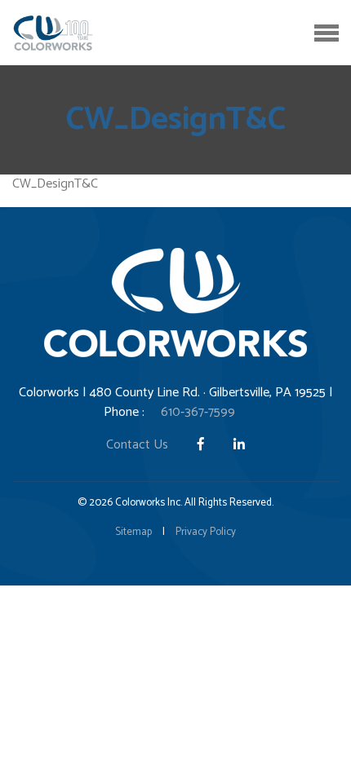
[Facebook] (202, 445)
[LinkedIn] (239, 445)
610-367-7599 (198, 412)
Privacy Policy (206, 532)
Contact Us (137, 445)
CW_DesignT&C (55, 184)
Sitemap (133, 532)
